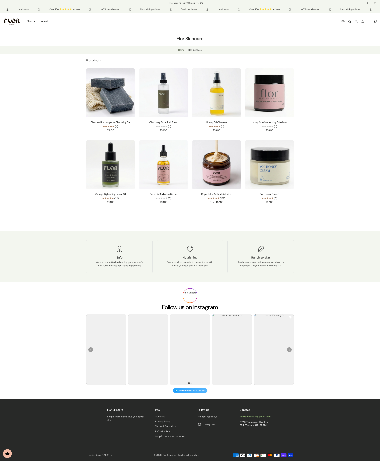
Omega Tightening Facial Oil (110, 194)
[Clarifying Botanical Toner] (163, 92)
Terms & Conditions (165, 426)
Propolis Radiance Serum (163, 194)
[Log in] (356, 21)
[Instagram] (375, 3)
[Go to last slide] (5, 3)
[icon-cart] (362, 21)
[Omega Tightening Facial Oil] (110, 164)
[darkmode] (373, 21)
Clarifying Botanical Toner (163, 122)
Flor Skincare (170, 455)
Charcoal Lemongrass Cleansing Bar (111, 122)
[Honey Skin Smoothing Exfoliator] (269, 92)
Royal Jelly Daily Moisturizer (216, 194)
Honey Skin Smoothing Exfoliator (269, 122)
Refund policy (162, 431)
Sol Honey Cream (269, 194)
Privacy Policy (162, 421)
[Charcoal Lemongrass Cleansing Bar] (110, 92)
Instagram (209, 424)
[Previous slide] (90, 349)
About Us (160, 416)
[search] (349, 21)
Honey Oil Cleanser (216, 122)
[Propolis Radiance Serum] (163, 164)
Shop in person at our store (170, 436)
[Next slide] (367, 3)
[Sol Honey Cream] (269, 164)
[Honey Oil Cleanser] (216, 92)
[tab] (189, 383)
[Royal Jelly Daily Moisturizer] (216, 164)
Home (181, 49)
